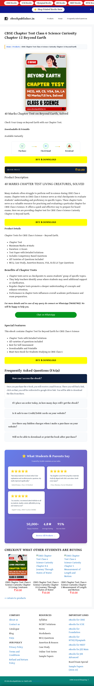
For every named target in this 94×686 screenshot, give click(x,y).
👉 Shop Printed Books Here (48, 9)
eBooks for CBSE (77, 620)
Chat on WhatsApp (46, 314)
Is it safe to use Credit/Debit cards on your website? (39, 413)
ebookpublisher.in (22, 18)
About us (13, 620)
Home (60, 19)
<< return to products (15, 598)
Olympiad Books (44, 3)
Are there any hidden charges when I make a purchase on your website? (43, 425)
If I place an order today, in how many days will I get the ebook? (45, 403)
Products (50, 19)
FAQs (11, 638)
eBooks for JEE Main (78, 649)
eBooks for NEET (77, 645)
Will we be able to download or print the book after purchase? (44, 437)
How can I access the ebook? (27, 378)
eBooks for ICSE (76, 624)
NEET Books (75, 3)
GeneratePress (37, 681)
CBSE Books (11, 3)
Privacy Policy (16, 647)
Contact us (14, 624)
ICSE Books (27, 3)
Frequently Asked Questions (77, 19)
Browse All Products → (45, 536)
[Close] (91, 9)
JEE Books (60, 3)
